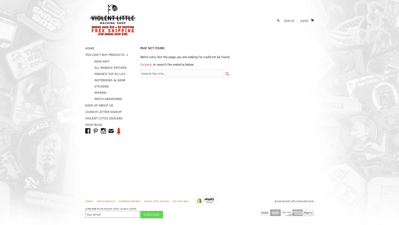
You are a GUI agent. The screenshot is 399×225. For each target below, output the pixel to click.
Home (89, 48)
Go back (145, 64)
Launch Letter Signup (103, 112)
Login (304, 21)
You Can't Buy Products (105, 55)
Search (89, 201)
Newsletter (118, 131)
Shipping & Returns (130, 201)
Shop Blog (93, 125)
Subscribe (152, 214)
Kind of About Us (99, 105)
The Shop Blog (180, 201)
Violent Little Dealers (104, 118)
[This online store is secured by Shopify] (205, 204)
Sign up (289, 21)
